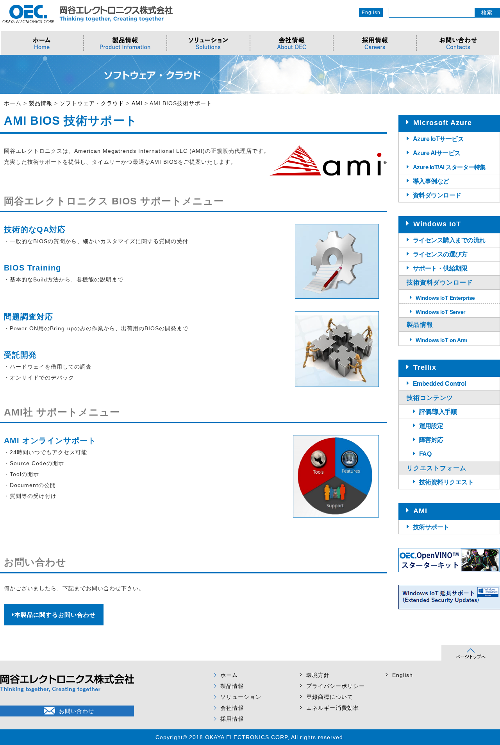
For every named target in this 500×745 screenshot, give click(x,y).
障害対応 (431, 440)
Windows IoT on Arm (441, 340)
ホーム (229, 675)
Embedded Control (439, 383)
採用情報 (232, 719)
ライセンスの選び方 (440, 254)
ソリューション (240, 697)
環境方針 (318, 675)
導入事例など (431, 181)
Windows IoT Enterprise (445, 298)
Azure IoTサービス (438, 139)
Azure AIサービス (437, 153)
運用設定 (431, 426)
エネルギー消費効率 (332, 708)
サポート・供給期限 (440, 268)
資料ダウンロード (437, 195)
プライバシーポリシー (335, 686)
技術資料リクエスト (446, 482)
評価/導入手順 (438, 411)
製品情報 (232, 686)
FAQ (425, 454)
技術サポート (431, 527)
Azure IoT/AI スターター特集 (449, 167)
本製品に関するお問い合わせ (55, 615)
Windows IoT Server (440, 312)
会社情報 (232, 708)
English (371, 12)
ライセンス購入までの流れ (449, 240)
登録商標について (329, 697)
